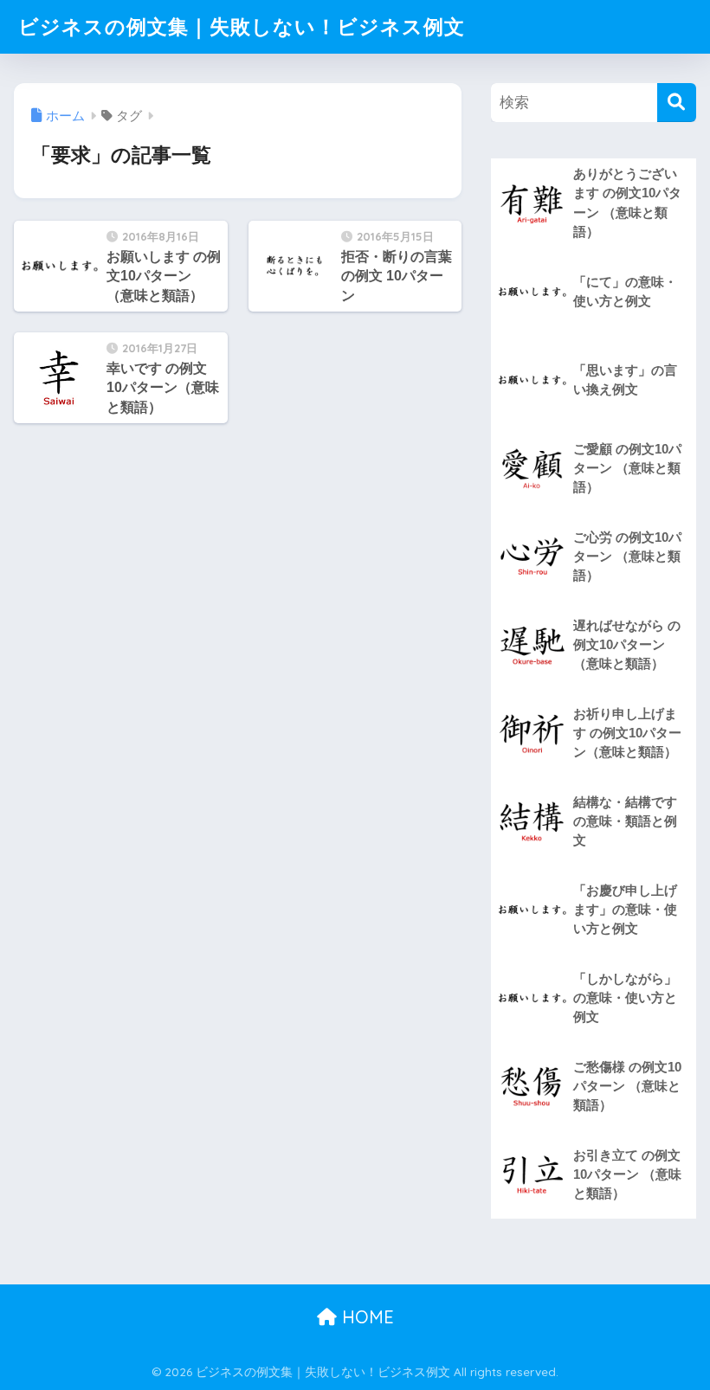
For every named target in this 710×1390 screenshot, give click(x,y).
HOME (365, 1317)
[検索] (676, 102)
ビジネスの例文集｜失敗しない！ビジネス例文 (241, 26)
